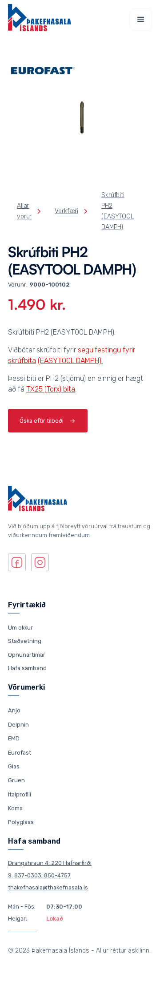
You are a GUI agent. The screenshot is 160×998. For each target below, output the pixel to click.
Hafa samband (27, 668)
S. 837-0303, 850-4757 (39, 875)
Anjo (14, 710)
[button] (141, 19)
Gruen (16, 780)
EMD (14, 738)
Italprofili (19, 794)
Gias (14, 766)
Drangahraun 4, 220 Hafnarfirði (50, 863)
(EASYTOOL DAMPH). (70, 360)
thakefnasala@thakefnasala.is (48, 887)
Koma (15, 808)
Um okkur (20, 627)
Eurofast (19, 752)
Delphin (18, 724)
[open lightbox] (80, 118)
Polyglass (21, 822)
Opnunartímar (26, 654)
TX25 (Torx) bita (50, 389)
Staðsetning (24, 641)
